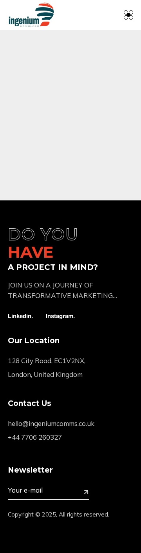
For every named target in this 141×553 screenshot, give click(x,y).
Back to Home (65, 158)
